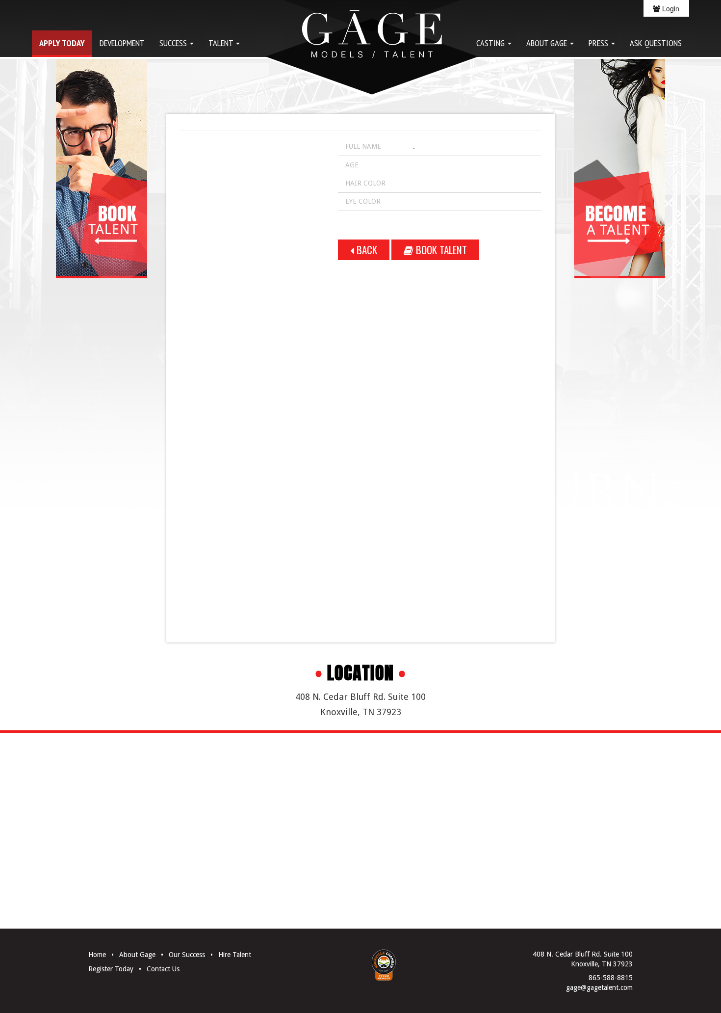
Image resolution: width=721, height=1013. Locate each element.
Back (365, 249)
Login (669, 8)
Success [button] (174, 43)
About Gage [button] (547, 43)
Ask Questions (656, 43)
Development (122, 43)
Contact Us (163, 969)
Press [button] (599, 43)
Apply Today (62, 43)
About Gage (137, 955)
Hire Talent (234, 955)
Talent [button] (221, 43)
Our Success (187, 955)
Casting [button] (491, 43)
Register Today (110, 969)
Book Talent (440, 249)
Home (97, 955)
